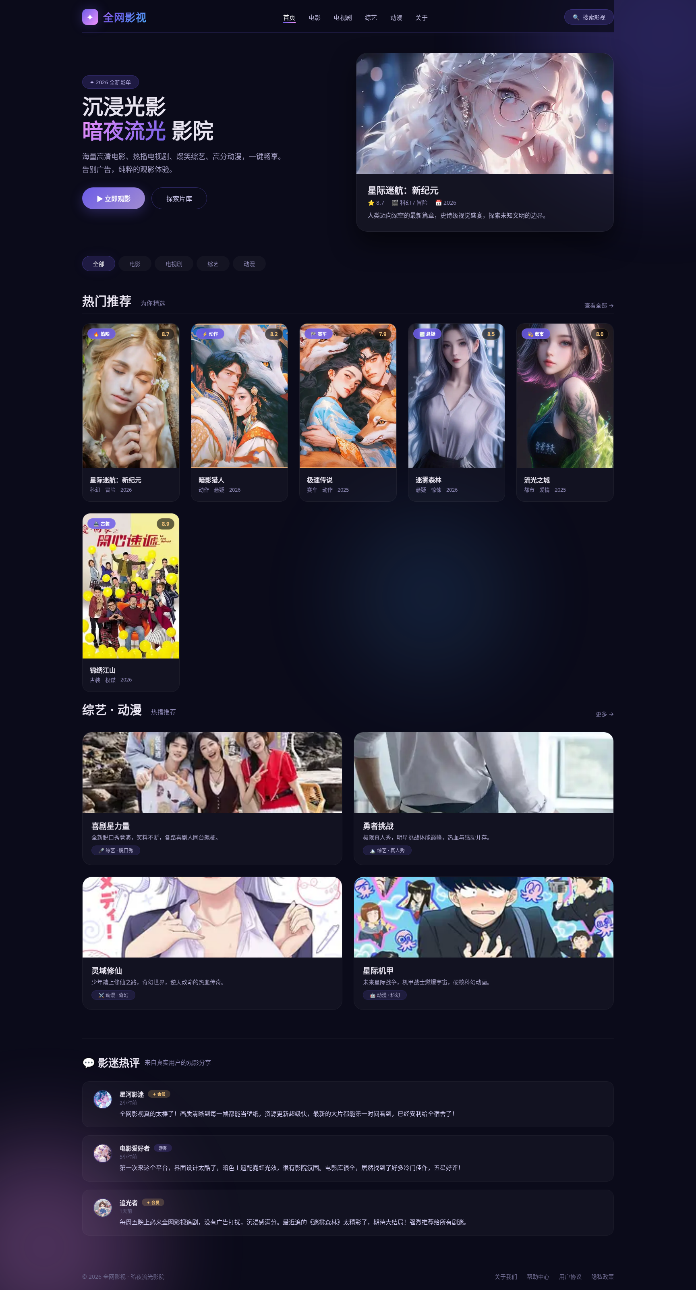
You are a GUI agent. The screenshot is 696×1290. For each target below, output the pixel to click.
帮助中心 (538, 1276)
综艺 (371, 17)
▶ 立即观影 (113, 198)
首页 (289, 17)
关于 (421, 17)
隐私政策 (602, 1276)
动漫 (396, 17)
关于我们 (506, 1276)
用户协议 (570, 1276)
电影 (315, 17)
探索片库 (179, 198)
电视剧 (343, 17)
